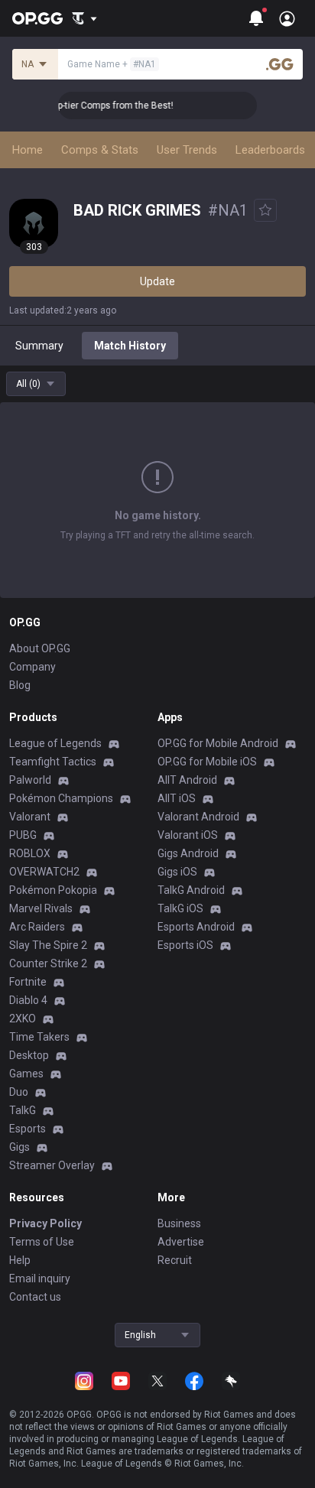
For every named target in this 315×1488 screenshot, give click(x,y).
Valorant (29, 817)
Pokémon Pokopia (53, 890)
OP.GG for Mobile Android (218, 743)
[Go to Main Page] (37, 18)
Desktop (29, 1055)
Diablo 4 (28, 1000)
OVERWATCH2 (44, 872)
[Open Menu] (287, 18)
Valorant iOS (188, 835)
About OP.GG (39, 648)
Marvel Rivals (41, 908)
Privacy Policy (45, 1223)
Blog (20, 685)
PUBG (23, 835)
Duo (18, 1092)
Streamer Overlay (52, 1165)
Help (20, 1260)
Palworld (30, 780)
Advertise (181, 1242)
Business (179, 1223)
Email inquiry (39, 1278)
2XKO (22, 1018)
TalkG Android (191, 890)
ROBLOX (29, 853)
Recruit (175, 1260)
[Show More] (84, 18)
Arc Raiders (37, 927)
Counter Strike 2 (48, 963)
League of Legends (55, 743)
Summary (39, 346)
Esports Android (196, 927)
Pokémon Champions (61, 798)
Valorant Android (198, 817)
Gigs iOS (177, 872)
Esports (27, 1128)
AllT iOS (177, 798)
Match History (130, 346)
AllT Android (187, 780)
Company (32, 667)
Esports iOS (185, 945)
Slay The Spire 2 (48, 945)
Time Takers (39, 1037)
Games (26, 1073)
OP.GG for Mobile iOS (207, 761)
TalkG (22, 1110)
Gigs (19, 1147)
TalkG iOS (180, 908)
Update (157, 281)
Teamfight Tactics (52, 761)
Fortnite (28, 982)
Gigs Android (188, 853)
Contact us (35, 1297)
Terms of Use (41, 1242)
